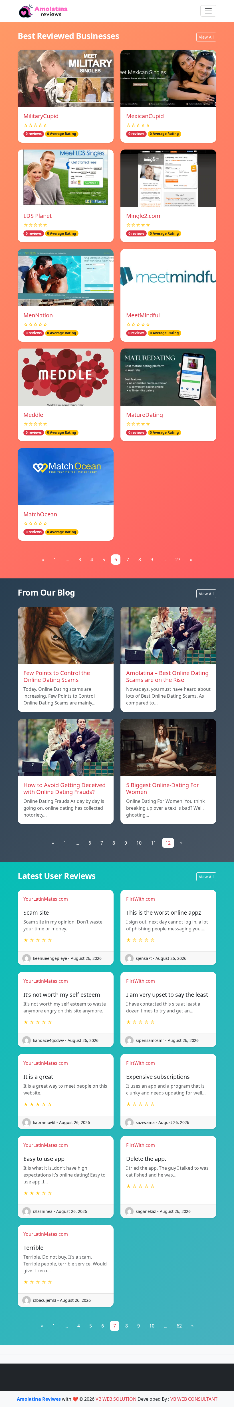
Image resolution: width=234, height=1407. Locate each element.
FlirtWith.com (140, 899)
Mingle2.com (143, 216)
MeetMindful (143, 315)
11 (153, 843)
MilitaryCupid (40, 116)
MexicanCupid (145, 116)
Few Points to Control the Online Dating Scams (56, 676)
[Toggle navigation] (208, 11)
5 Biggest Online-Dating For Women (162, 788)
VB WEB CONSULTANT (193, 1399)
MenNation (38, 315)
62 (179, 1326)
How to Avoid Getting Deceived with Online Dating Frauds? (64, 788)
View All (206, 37)
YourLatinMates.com (45, 899)
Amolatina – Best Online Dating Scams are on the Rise (167, 676)
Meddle (33, 415)
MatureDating (144, 415)
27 (177, 559)
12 (168, 843)
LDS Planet (37, 216)
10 (139, 843)
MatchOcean (40, 514)
